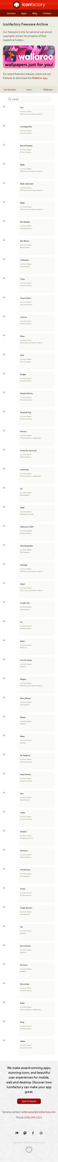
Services (11, 13)
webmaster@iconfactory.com (38, 1112)
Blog (34, 13)
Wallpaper (48, 89)
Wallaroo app (39, 78)
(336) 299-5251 (33, 1117)
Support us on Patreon (17, 1133)
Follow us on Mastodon (25, 1133)
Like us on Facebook (33, 1133)
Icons (29, 89)
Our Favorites (10, 89)
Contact (47, 13)
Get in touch (29, 1101)
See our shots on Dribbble (41, 1133)
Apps (24, 13)
